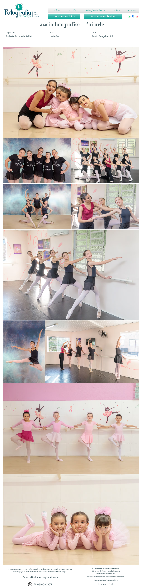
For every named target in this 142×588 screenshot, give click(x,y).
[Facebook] (133, 16)
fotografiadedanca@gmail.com (40, 578)
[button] (105, 577)
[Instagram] (137, 16)
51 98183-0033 (43, 584)
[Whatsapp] (129, 16)
